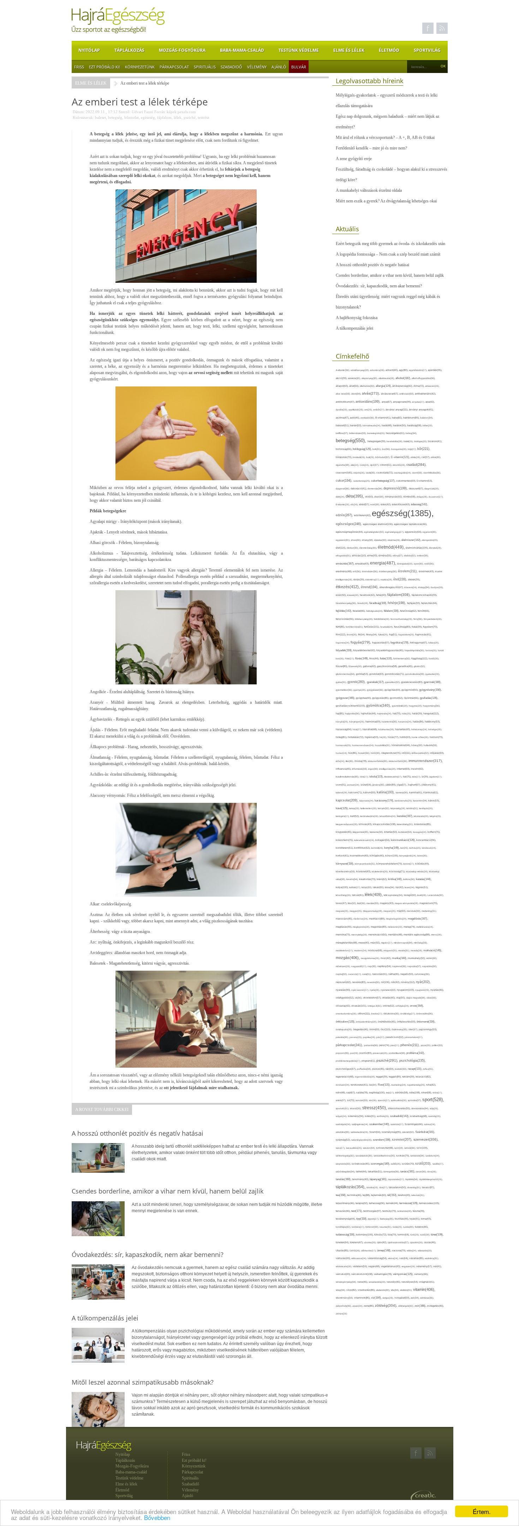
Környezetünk (140, 66)
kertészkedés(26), (370, 816)
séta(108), (415, 1092)
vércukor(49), (343, 1274)
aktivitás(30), (355, 378)
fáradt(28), (363, 603)
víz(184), (376, 1297)
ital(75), (407, 776)
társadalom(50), (398, 1187)
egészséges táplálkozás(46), (410, 524)
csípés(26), (359, 472)
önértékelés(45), (387, 1021)
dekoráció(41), (359, 488)
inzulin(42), (417, 769)
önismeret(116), (426, 1021)
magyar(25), (356, 911)
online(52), (389, 1006)
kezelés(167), (405, 816)
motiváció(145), (432, 950)
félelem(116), (392, 610)
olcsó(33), (431, 997)
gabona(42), (370, 666)
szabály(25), (434, 1116)
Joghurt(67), (414, 784)
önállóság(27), (408, 1013)
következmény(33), (346, 871)
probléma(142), (415, 1053)
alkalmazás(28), (386, 378)
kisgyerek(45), (344, 832)
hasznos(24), (405, 721)
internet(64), (404, 769)
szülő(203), (423, 1163)
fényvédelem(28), (433, 619)
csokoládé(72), (385, 472)
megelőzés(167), (418, 918)
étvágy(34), (424, 587)
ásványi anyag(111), (397, 409)
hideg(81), (342, 737)
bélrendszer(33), (358, 433)
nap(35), (372, 966)
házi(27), (358, 729)
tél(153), (392, 1195)
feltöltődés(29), (382, 619)
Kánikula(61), (431, 792)
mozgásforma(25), (371, 958)
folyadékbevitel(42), (364, 650)
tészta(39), (419, 1211)
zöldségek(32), (406, 1306)
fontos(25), (431, 650)
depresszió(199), (396, 488)
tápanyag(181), (379, 1179)
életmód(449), (392, 547)
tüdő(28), (425, 1234)
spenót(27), (384, 1100)
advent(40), (392, 370)
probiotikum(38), (397, 1053)
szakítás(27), (397, 1124)
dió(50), (369, 496)
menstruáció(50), (378, 934)
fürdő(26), (434, 658)
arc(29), (368, 409)
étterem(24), (411, 587)
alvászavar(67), (390, 393)
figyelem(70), (430, 626)
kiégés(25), (435, 816)
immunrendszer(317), (425, 761)
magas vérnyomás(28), (407, 903)
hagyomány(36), (431, 705)
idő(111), (407, 753)
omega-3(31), (375, 1006)
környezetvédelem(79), (389, 863)
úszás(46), (430, 1242)
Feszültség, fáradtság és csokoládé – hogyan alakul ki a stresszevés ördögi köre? (391, 174)
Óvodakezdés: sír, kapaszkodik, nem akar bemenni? (379, 285)
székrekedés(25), (360, 1132)
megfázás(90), (344, 927)
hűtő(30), (376, 753)
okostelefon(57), (372, 997)
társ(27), (384, 1187)
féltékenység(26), (364, 619)
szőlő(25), (396, 1163)
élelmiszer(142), (411, 540)
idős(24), (341, 761)
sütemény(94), (356, 1116)
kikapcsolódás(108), (385, 824)
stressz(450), (375, 1107)
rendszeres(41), (360, 1085)
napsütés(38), (429, 966)
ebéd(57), (364, 504)
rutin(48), (341, 1092)
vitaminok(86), (362, 1297)
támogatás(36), (391, 1171)
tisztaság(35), (387, 1218)
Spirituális (205, 66)
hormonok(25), (344, 745)
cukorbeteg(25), (362, 481)
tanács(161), (408, 1171)
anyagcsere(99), (402, 401)
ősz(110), (386, 1029)
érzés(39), (359, 579)
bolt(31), (377, 449)
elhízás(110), (359, 555)
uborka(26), (370, 1242)
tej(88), (367, 1195)
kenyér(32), (384, 808)
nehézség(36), (422, 974)
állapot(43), (342, 386)
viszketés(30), (383, 1290)
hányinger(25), (357, 721)
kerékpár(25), (426, 808)
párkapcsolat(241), (350, 1045)
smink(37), (341, 1100)
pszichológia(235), (412, 1060)
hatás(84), (419, 721)
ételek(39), (414, 579)
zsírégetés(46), (435, 1306)
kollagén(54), (383, 840)
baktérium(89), (411, 417)
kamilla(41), (416, 792)
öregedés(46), (361, 1029)
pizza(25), (426, 1045)
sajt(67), (351, 1092)
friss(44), (374, 658)
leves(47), (342, 903)
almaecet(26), (432, 386)
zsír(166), (420, 1305)
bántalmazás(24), (372, 425)
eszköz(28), (387, 579)
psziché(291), (387, 1060)
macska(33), (373, 903)
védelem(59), (360, 1266)
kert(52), (355, 816)
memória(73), (343, 934)
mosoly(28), (417, 950)
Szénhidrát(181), (425, 1132)
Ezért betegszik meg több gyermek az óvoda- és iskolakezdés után (390, 243)
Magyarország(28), (373, 911)
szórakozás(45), (361, 1163)
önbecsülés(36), (424, 1013)
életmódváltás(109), (417, 547)
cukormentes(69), (406, 481)
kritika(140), (395, 879)
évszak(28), (353, 595)
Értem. (482, 1511)
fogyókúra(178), (400, 642)
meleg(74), (410, 927)
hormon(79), (436, 737)
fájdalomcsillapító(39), (424, 595)
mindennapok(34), (404, 942)
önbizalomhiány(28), (367, 1021)
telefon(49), (404, 1195)
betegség (115, 117)
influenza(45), (344, 769)
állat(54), (354, 386)
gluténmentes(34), (346, 674)
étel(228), (400, 579)
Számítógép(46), (414, 1124)
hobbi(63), (406, 737)
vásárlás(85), (417, 1258)
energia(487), (383, 563)
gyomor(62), (397, 698)
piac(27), (395, 1045)
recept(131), (415, 1068)
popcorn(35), (343, 1053)
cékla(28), (416, 457)
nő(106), (386, 982)
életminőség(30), (368, 548)
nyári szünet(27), (360, 990)
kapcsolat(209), (347, 800)
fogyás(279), (361, 642)
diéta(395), (355, 496)
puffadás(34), (364, 1069)
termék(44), (392, 1203)
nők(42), (396, 982)
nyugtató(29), (422, 990)
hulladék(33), (430, 745)
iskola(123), (376, 776)
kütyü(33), (367, 887)
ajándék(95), (435, 370)
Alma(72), (419, 386)
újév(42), (382, 1242)
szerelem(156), (382, 1139)
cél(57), (426, 457)
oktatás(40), (389, 997)
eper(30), (419, 563)
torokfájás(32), (344, 1227)
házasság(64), (344, 729)
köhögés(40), (377, 855)
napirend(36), (399, 966)
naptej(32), (342, 974)
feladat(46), (359, 611)
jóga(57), (402, 784)
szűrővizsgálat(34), (346, 1171)
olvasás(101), (359, 1005)
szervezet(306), (426, 1139)
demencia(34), (375, 488)
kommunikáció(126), (403, 840)
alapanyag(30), (370, 378)
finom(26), (352, 634)
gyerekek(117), (376, 682)
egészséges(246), (349, 524)
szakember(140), (379, 1124)
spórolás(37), (415, 1100)
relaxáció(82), (423, 1076)
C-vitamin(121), (401, 457)
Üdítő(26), (355, 1250)
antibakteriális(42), (425, 393)
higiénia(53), (372, 737)
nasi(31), (367, 974)
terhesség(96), (377, 1203)
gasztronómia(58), (387, 666)
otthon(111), (364, 1013)
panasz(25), (356, 1037)
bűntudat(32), (383, 457)
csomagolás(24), (403, 472)
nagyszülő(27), (359, 966)
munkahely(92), (417, 958)
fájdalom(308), (399, 595)
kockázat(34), (405, 832)
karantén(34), (420, 800)
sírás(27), (437, 1092)
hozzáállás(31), (383, 745)
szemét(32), (408, 1132)
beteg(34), (411, 433)
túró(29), (415, 1234)
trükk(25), (398, 1227)
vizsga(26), (388, 1297)
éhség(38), (368, 540)
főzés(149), (362, 658)
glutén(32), (419, 666)
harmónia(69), (373, 721)
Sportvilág (427, 50)
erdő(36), (429, 563)
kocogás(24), (420, 832)
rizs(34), (373, 1085)
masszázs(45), (344, 918)
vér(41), (437, 1266)
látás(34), (390, 887)
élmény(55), (385, 555)
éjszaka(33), (381, 540)
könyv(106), (392, 855)
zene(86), (369, 1306)
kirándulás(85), (422, 824)
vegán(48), (374, 1266)
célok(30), (436, 457)
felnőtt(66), (424, 611)
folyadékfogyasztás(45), (390, 650)
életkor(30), (353, 548)
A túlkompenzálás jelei (354, 328)
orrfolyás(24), (402, 1006)
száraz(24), (430, 1124)
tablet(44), (362, 1171)
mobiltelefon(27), (345, 950)
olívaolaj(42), (343, 1006)
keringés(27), (343, 816)
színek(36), (410, 1148)
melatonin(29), (396, 927)
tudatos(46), (421, 1227)
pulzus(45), (379, 1069)
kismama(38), (377, 832)
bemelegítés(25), (376, 433)
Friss (79, 66)
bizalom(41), (435, 441)
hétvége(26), (435, 729)
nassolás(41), (380, 974)
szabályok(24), (344, 1124)
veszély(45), (394, 1282)
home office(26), (421, 737)
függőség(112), (420, 658)
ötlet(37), (413, 1029)
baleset (100, 117)
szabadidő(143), (400, 1116)
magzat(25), (390, 911)
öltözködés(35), (391, 1013)
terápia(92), (362, 1203)
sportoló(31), (343, 1108)
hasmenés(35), (390, 721)
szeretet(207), (402, 1139)
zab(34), (415, 1297)
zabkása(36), (427, 1297)
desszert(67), (416, 488)
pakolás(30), (343, 1037)
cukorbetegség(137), (383, 480)
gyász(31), (341, 682)
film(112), (341, 634)
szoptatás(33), (344, 1163)
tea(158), (341, 1195)
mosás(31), (404, 950)
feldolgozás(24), (375, 611)
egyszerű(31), (343, 540)
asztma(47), (343, 417)
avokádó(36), (367, 417)
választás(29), (425, 1250)
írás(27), (364, 776)
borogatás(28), (399, 449)
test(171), (357, 1211)
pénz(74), (384, 1045)
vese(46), (363, 1282)
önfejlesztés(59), (407, 1021)
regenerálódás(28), (365, 1076)
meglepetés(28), (362, 927)
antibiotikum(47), (346, 402)
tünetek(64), (343, 1242)
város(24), (393, 1258)
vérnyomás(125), (403, 1274)
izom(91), (341, 784)
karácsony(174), (385, 800)
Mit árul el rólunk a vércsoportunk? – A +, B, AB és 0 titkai (385, 137)
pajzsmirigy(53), (428, 1029)
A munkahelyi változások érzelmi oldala (369, 190)
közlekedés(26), (380, 871)
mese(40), (364, 942)
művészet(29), (343, 966)
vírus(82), (352, 1290)
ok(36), (359, 997)
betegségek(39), (377, 441)
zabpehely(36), (344, 1306)
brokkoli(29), (359, 457)
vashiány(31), (432, 1258)
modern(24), (361, 950)
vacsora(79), (399, 1250)
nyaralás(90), (343, 990)
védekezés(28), (344, 1266)
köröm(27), (409, 863)
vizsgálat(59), (402, 1297)
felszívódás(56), (345, 619)
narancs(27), (355, 974)
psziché (190, 117)
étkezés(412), (348, 587)
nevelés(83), (359, 982)
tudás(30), (409, 1227)
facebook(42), (368, 595)
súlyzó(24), (342, 1116)
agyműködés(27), (418, 370)
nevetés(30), (374, 982)
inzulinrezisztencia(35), (348, 776)
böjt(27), (412, 449)
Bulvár (298, 66)
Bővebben (157, 1517)
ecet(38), (375, 504)
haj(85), (340, 713)
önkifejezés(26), (344, 1029)
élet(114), (341, 547)
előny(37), (398, 555)
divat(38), (379, 496)
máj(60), (402, 911)
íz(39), (425, 776)
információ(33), (360, 769)
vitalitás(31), (406, 1290)
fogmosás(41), (423, 634)
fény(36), (418, 619)
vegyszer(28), (408, 1266)
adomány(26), (378, 370)
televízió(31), (418, 1195)
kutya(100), (342, 887)
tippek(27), (374, 1218)
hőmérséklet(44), (401, 745)
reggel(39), (382, 1076)
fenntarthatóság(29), (401, 619)
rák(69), (390, 1069)
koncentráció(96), (426, 840)
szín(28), (399, 1148)
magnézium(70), (428, 903)
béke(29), (428, 425)
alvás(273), (371, 393)
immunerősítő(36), (398, 761)
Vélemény (257, 66)
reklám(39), (409, 1076)
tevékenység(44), (346, 1218)
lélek (177, 117)
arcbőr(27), (379, 409)
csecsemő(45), (344, 472)
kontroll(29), (377, 848)
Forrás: (160, 112)
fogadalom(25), (406, 634)
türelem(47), (357, 1242)
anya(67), (387, 402)
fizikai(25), (383, 634)
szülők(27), (438, 1163)
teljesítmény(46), (346, 1203)
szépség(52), (343, 1140)
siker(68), (426, 1092)
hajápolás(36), (353, 713)
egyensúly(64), (414, 532)
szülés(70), (408, 1163)
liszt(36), (361, 903)
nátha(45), (394, 974)
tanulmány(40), (361, 1179)
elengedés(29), (430, 540)
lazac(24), (410, 887)
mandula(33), (414, 911)
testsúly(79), (389, 1211)
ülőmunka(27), (369, 1250)
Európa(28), (437, 587)
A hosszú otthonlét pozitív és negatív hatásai (372, 264)
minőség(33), (421, 942)
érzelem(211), (408, 571)
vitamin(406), (424, 1289)
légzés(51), (422, 887)
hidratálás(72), (356, 737)
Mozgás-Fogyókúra (182, 50)
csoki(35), (371, 472)
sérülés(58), (402, 1092)
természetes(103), (429, 1203)
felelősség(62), (409, 611)
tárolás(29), (372, 1187)
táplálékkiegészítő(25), (431, 1179)
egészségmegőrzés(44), (350, 532)
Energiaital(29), (405, 563)
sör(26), (373, 1100)
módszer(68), (375, 950)
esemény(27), (373, 579)
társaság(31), (414, 1187)
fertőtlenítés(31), (355, 626)
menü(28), (436, 934)
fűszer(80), (342, 666)
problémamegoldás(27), (349, 1061)
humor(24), (342, 753)
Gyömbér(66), (412, 698)
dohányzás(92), (394, 496)
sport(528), (433, 1099)
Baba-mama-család (242, 50)
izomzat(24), (353, 784)
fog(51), (393, 634)
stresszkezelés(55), (399, 1108)
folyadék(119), (344, 650)
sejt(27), (390, 1092)
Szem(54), (375, 1132)
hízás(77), (394, 737)
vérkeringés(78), (383, 1274)
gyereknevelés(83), (412, 682)
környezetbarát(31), (365, 863)
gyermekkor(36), (344, 690)
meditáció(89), (377, 918)
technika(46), (355, 1195)
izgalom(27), (435, 776)
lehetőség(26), (344, 895)
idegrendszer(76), (391, 753)
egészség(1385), (403, 513)
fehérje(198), (397, 603)
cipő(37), (375, 465)
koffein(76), (434, 832)
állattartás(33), (368, 386)
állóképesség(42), (402, 386)
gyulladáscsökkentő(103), (351, 705)
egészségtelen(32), (374, 532)
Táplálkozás (129, 50)
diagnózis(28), (431, 488)
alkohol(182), (403, 378)
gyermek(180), (432, 682)
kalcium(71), (355, 792)
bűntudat (131, 117)
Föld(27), (350, 658)
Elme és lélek (348, 50)
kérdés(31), (412, 808)
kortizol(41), (343, 855)
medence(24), (361, 918)
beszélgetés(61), (396, 433)
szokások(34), (417, 1155)
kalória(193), (386, 792)
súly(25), (434, 1108)
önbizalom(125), (346, 1021)
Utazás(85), (343, 1250)
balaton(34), (426, 417)
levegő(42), (410, 895)
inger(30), (373, 769)
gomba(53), (362, 674)
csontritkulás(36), (432, 472)
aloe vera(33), (343, 393)
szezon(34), (369, 1148)
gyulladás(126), (429, 698)
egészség (148, 117)
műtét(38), (431, 958)
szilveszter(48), (385, 1148)
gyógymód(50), (410, 690)
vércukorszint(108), (362, 1274)
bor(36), (386, 449)
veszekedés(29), (378, 1282)
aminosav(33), (407, 393)
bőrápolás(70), (344, 457)
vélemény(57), (424, 1266)
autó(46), (355, 417)
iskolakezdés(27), (393, 776)
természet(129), (409, 1203)
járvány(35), (379, 784)
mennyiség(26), (359, 934)
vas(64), (404, 1258)
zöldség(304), (386, 1305)
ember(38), (423, 555)
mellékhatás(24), (425, 927)
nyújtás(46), (437, 990)
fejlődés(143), (344, 610)
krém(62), (382, 879)
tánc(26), (432, 1171)
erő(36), (357, 571)
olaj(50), (401, 997)
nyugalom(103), (406, 989)
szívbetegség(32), (346, 1155)
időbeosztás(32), (421, 753)
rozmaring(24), (399, 1085)
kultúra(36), (409, 879)
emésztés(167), (345, 563)
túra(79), (393, 1234)
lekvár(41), (358, 895)
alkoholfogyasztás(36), (423, 378)
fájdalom (164, 117)
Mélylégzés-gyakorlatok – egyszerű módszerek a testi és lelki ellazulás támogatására (386, 100)
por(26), (354, 1053)
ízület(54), (366, 784)
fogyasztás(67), (381, 642)
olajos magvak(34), (416, 997)
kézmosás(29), (422, 816)
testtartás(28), (405, 1211)
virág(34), (341, 1290)
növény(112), (408, 982)
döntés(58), (410, 496)
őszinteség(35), (400, 1029)
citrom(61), (386, 465)
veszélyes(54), (410, 1282)
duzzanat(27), (436, 496)
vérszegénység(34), (346, 1282)
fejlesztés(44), (429, 603)
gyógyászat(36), (375, 690)
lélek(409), (374, 894)
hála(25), (407, 713)
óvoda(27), (377, 1013)
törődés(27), (358, 1227)
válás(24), (412, 1250)
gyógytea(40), (364, 698)
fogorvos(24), (343, 642)
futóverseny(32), (402, 658)
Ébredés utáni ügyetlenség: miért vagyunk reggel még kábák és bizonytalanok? (388, 302)
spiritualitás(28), (399, 1100)
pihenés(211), (410, 1045)
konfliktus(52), (362, 848)
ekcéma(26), (394, 540)
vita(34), (395, 1290)
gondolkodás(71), (395, 674)
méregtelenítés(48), (347, 942)
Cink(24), (365, 465)
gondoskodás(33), (415, 674)
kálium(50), (370, 792)
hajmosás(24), (385, 713)
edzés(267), (345, 515)
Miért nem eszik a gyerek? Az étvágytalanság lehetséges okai (386, 201)
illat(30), (350, 761)
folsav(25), (433, 642)
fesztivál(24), (387, 626)
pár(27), (381, 1037)
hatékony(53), (432, 721)
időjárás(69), (437, 753)
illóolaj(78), (361, 761)
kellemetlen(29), (369, 808)
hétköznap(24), (419, 729)
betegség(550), (352, 440)
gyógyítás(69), (392, 690)
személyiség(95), (392, 1132)
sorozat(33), (362, 1100)
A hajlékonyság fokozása (356, 317)
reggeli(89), (395, 1076)
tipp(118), (362, 1218)
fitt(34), (362, 634)
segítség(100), (377, 1092)
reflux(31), (428, 1069)
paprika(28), (369, 1037)
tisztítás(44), (402, 1218)
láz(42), (400, 887)
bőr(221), (423, 449)
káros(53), (434, 800)
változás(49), (343, 1258)
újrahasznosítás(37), (399, 1242)
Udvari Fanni (142, 112)
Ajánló (279, 66)
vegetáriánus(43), (391, 1266)
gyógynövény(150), (430, 689)
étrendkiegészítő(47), (392, 587)
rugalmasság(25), (416, 1085)
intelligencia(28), (388, 769)
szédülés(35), (343, 1132)
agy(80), (404, 370)
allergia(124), (384, 385)
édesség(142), (419, 504)
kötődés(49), (422, 863)
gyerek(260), (357, 682)
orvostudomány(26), (347, 1013)
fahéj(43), (381, 595)
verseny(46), (421, 1274)
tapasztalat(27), (396, 1179)
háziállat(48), (370, 729)
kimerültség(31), (405, 824)
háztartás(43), (403, 729)
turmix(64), (404, 1234)
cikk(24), (355, 465)
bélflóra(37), (342, 433)
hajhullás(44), (369, 713)
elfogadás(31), (344, 555)
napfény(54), (384, 966)
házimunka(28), (386, 729)
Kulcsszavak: (83, 117)
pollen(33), (437, 1045)
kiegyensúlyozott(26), (347, 824)
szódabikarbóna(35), (385, 1155)
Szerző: (125, 112)
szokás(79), (403, 1155)
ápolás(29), (342, 409)
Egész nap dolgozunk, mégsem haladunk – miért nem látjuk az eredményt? (387, 121)
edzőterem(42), (363, 515)
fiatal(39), (417, 626)
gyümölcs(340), (379, 705)
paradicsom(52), (395, 1037)
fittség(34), (372, 634)
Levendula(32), (436, 895)
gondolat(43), (377, 674)
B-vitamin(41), (383, 417)
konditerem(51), (345, 848)
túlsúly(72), (381, 1234)
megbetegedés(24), (397, 918)
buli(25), (370, 457)
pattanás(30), (371, 1045)
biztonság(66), (344, 449)
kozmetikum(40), (360, 855)
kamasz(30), (402, 792)
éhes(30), (356, 540)
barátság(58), (415, 425)
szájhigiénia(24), (360, 1124)
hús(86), (353, 753)
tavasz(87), (428, 1187)
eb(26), (355, 504)
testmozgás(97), (372, 1211)
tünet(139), (437, 1234)
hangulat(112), (431, 713)
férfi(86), (341, 626)
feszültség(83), (403, 626)
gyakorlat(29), (432, 674)
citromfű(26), (399, 465)
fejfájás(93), (414, 603)
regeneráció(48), (345, 1076)
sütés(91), (371, 1116)
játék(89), (391, 784)
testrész (203, 117)
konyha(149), (392, 847)
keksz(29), (354, 808)
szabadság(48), (419, 1116)
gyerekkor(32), (393, 682)
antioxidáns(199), (369, 401)
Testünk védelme (299, 50)
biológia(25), (421, 441)
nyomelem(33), (389, 990)
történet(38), (372, 1227)
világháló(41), (427, 1282)
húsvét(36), (364, 753)
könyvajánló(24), (408, 855)
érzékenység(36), (388, 571)
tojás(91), (415, 1218)
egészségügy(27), (395, 532)
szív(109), (422, 1147)
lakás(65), (379, 887)
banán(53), (356, 425)
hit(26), (384, 737)
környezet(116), (345, 863)
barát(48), (387, 425)
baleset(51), (343, 425)
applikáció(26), (356, 409)
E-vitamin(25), (343, 504)
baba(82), (397, 417)
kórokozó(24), (429, 848)
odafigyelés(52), (345, 997)
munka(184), (400, 958)
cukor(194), (344, 480)
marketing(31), (429, 911)
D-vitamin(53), (424, 481)
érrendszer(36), (370, 571)
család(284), (416, 464)
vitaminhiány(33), (345, 1297)
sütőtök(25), (383, 1116)
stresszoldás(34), (420, 1108)
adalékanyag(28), (360, 370)
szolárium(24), (432, 1155)
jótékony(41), (429, 784)
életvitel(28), (435, 548)
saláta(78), (362, 1092)
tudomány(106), (365, 1234)
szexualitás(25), (354, 1148)
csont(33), (417, 472)
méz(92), (375, 942)
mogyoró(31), (390, 950)
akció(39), (342, 378)
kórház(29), (415, 848)
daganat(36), (343, 488)
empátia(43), (362, 563)
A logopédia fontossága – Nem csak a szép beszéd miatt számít (388, 254)
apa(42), (430, 402)
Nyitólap (89, 50)
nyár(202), (423, 982)
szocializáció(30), (365, 1155)
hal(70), (397, 713)
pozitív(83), (366, 1053)
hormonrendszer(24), (363, 745)
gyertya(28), (360, 690)
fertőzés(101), (372, 626)
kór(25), (404, 848)
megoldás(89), (379, 927)
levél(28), (422, 895)
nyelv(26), (375, 990)
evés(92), (341, 595)
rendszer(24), (343, 1085)
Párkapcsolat (174, 66)
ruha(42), (431, 1085)
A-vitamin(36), (343, 370)
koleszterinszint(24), (364, 840)
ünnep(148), (384, 1250)
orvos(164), (417, 1005)
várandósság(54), (378, 1258)
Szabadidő (231, 66)
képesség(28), (398, 808)
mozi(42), (386, 958)
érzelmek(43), (427, 571)
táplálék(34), (412, 1179)
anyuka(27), (418, 402)
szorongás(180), (381, 1163)
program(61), (369, 1061)
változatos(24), (359, 1258)
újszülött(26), (417, 1242)
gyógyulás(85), (381, 698)
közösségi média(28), (417, 871)
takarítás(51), (375, 1171)
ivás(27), (417, 776)
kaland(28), (342, 792)
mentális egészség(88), (417, 934)
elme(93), (372, 555)
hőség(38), (417, 745)
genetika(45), (406, 666)
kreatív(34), (352, 879)
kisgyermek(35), (361, 832)
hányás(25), (342, 721)
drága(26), (423, 496)
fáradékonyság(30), (346, 603)
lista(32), (352, 903)
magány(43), (387, 903)
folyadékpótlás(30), (415, 650)
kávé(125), (342, 808)
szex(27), (341, 1148)
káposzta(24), (367, 800)
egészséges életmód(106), (378, 524)
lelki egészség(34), (394, 895)
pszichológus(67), (346, 1069)
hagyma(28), (416, 705)
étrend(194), (370, 587)
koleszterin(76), (345, 840)
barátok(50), (400, 425)
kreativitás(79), (368, 879)
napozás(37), (414, 966)
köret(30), (422, 855)
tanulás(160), (344, 1179)
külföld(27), (355, 887)
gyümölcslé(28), (400, 705)
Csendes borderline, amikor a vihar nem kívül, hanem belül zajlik (390, 275)
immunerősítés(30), (378, 761)
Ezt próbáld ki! (104, 66)
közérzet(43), (364, 871)
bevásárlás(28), (395, 441)
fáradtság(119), (378, 603)
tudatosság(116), (346, 1234)
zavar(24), (358, 1306)
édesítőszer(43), (401, 504)
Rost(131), (384, 1084)
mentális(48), (396, 934)
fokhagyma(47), (419, 642)
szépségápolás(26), (362, 1140)
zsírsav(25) (341, 1313)
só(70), (351, 1100)
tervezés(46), (343, 1211)
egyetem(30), (430, 532)
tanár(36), (421, 1171)
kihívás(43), (366, 824)
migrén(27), (387, 942)
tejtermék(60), (379, 1195)
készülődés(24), (388, 816)
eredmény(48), (344, 571)
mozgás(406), (348, 958)
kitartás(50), (391, 832)
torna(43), (426, 1218)
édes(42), (386, 504)
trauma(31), (386, 1227)
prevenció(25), (381, 1053)
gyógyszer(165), (346, 698)
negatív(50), (407, 974)
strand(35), (356, 1108)
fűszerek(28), (355, 666)
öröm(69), (375, 1029)
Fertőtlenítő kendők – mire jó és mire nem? (371, 148)
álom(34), (356, 393)
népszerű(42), (344, 982)
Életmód (389, 50)
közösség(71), (397, 871)
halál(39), (417, 713)
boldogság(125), (362, 449)
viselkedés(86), (367, 1290)
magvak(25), (343, 911)
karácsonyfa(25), (404, 800)
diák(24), (341, 496)
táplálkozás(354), (351, 1187)
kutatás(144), (423, 879)
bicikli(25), (409, 441)
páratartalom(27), (414, 1037)
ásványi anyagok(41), (421, 409)
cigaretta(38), (343, 465)
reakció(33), (401, 1069)
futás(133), (386, 658)
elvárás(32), (410, 555)
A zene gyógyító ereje (354, 158)
